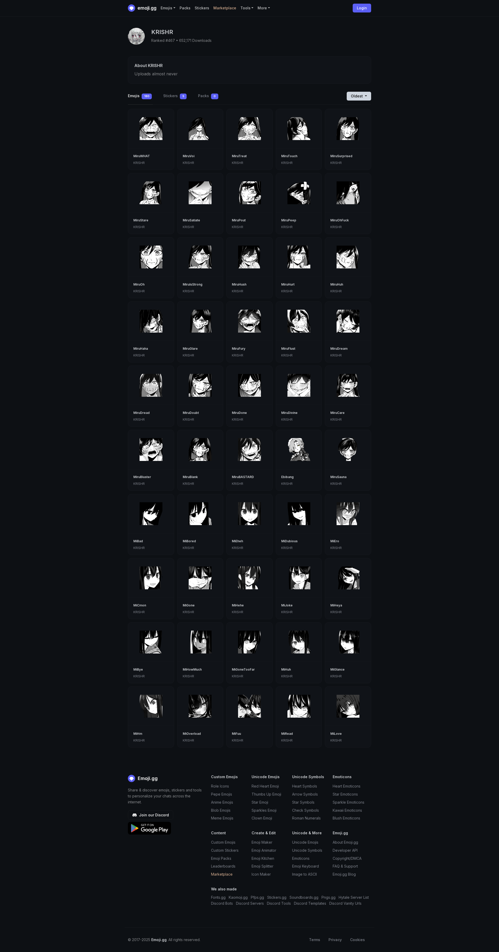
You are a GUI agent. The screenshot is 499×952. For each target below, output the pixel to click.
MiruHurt (287, 284)
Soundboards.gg (304, 897)
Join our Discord (153, 815)
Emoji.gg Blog (344, 874)
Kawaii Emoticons (347, 810)
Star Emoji (260, 802)
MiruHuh (336, 284)
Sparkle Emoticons (348, 802)
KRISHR (139, 163)
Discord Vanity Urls (345, 903)
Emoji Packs (221, 858)
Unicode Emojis (305, 842)
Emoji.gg (147, 778)
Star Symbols (303, 802)
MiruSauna (338, 477)
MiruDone (239, 413)
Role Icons (220, 786)
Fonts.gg (218, 897)
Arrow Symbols (305, 794)
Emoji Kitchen (263, 858)
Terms (314, 939)
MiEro (334, 541)
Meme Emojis (222, 818)
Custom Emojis (223, 842)
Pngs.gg (328, 897)
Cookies (357, 939)
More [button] (262, 8)
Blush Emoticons (346, 818)
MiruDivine (289, 413)
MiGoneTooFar (243, 669)
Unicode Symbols (307, 850)
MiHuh (286, 669)
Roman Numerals (306, 818)
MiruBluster (142, 477)
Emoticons (301, 858)
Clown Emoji (262, 818)
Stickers (202, 8)
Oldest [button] (357, 96)
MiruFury (238, 349)
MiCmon (139, 605)
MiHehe (238, 605)
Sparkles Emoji (264, 810)
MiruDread (141, 413)
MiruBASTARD (243, 477)
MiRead (287, 734)
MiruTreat (239, 156)
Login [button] (362, 8)
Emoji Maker (262, 842)
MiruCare (337, 413)
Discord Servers (250, 903)
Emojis (138, 96)
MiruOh (139, 284)
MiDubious (289, 541)
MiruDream (338, 349)
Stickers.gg (276, 897)
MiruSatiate (191, 220)
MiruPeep (288, 220)
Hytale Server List (354, 897)
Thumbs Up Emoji (266, 794)
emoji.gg (146, 8)
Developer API (345, 850)
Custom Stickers (225, 850)
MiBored (189, 541)
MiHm (137, 734)
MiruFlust (288, 349)
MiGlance (337, 669)
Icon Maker (261, 874)
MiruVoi (188, 156)
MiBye (138, 669)
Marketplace (224, 8)
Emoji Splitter (262, 866)
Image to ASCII (304, 874)
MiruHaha (140, 349)
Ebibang (287, 477)
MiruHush (239, 284)
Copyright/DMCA (347, 858)
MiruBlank (190, 477)
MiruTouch (289, 156)
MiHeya (336, 605)
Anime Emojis (222, 802)
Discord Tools (279, 903)
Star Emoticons (345, 794)
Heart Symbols (304, 786)
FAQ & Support (345, 866)
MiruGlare (190, 349)
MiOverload (192, 734)
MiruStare (140, 220)
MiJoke (287, 605)
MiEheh (237, 541)
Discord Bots (222, 903)
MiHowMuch (192, 669)
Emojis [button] (166, 8)
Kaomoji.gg (238, 897)
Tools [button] (245, 8)
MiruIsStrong (192, 284)
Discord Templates (310, 903)
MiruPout (239, 220)
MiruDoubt (191, 413)
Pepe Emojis (221, 794)
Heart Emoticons (346, 786)
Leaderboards (223, 866)
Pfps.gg (257, 897)
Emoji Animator (264, 850)
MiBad (138, 541)
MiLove (336, 734)
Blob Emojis (221, 810)
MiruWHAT (141, 156)
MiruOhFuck (339, 220)
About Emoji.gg (345, 842)
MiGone (189, 605)
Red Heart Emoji (265, 786)
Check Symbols (305, 810)
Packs (185, 8)
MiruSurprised (341, 156)
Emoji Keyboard (305, 866)
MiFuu (236, 734)
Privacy (335, 939)
